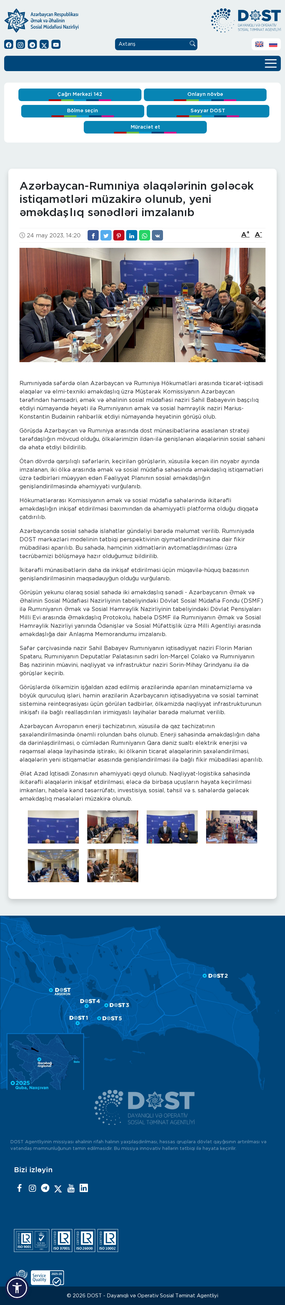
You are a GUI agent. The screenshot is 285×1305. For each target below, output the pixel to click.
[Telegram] (45, 1188)
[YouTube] (70, 1188)
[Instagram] (32, 1188)
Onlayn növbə (205, 94)
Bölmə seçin (82, 110)
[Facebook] (19, 1188)
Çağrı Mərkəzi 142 (79, 94)
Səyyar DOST (207, 110)
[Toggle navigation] (271, 63)
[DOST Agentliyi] (83, 1188)
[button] (17, 1288)
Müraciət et (145, 127)
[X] (58, 1188)
